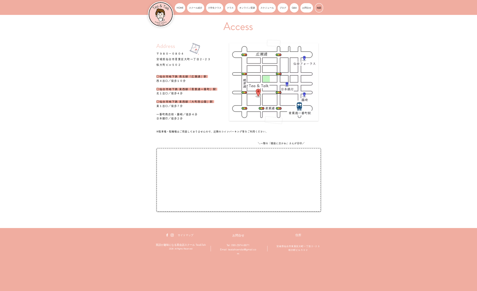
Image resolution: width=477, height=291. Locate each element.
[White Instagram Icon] (172, 235)
